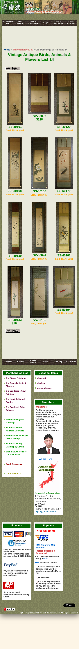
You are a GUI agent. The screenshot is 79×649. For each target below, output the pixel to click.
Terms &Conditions (33, 22)
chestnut (41, 378)
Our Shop (48, 401)
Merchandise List (23, 49)
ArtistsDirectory (71, 22)
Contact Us (71, 362)
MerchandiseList (8, 22)
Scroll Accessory (14, 464)
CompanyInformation (58, 22)
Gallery (20, 362)
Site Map (58, 362)
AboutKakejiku (20, 22)
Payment (16, 525)
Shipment (48, 525)
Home (6, 49)
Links (45, 362)
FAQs (45, 23)
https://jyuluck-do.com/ (46, 511)
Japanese (7, 362)
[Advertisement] (39, 37)
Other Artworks (13, 473)
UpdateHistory (33, 361)
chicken (41, 383)
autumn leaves (44, 388)
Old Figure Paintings (16, 378)
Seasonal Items (48, 372)
